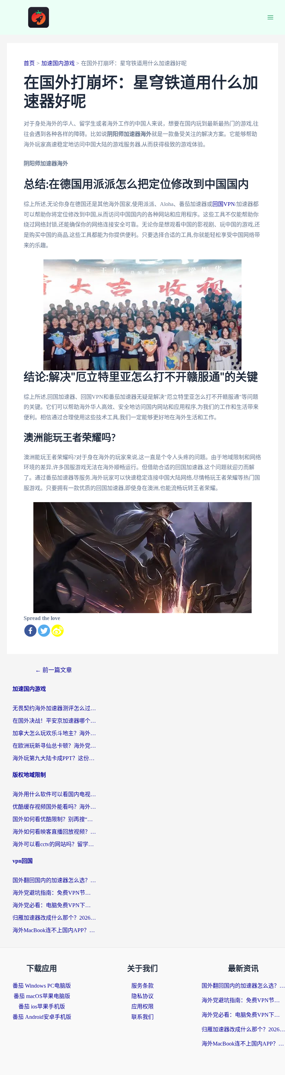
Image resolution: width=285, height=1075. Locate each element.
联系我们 (142, 1017)
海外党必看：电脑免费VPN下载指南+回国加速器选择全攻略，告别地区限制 (54, 905)
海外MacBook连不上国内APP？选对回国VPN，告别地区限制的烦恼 (54, 930)
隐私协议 (142, 996)
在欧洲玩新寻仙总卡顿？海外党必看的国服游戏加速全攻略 (54, 746)
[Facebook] (30, 631)
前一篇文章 (53, 670)
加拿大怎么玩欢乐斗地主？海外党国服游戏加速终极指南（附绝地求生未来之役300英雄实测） (54, 733)
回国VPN (223, 204)
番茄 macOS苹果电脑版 (42, 996)
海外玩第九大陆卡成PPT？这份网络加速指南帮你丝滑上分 (54, 758)
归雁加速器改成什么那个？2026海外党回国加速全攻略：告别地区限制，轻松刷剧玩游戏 (54, 918)
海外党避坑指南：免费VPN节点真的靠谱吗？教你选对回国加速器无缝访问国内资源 (54, 893)
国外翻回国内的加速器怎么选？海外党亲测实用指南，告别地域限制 (54, 880)
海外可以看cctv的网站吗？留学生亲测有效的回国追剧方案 (54, 844)
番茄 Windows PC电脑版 (42, 986)
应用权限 (142, 1006)
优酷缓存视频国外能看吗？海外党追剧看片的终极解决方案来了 (54, 807)
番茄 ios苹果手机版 (41, 1006)
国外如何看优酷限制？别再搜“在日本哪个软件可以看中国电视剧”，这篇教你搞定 (54, 819)
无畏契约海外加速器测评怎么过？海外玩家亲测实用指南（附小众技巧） (54, 708)
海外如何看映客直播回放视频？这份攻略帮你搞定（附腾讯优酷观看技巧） (54, 832)
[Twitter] (44, 631)
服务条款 (142, 986)
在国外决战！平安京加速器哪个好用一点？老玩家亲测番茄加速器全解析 (54, 721)
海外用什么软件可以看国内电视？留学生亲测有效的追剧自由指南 (54, 794)
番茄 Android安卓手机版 (42, 1017)
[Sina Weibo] (57, 631)
